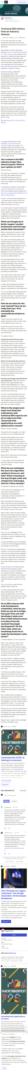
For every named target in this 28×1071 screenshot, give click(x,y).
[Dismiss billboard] (26, 1034)
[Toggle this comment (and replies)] (2, 810)
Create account (21, 2)
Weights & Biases (14, 68)
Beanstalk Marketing (7, 66)
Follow (14, 935)
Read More (5, 784)
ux (16, 37)
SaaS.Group (8, 18)
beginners (22, 37)
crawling (16, 204)
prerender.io (16, 21)
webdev (11, 37)
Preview (14, 801)
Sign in (10, 858)
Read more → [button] (6, 921)
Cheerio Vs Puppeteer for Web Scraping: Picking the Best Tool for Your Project (12, 958)
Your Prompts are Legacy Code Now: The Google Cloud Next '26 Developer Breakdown (13, 895)
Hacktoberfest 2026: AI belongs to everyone (12, 758)
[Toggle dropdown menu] (26, 726)
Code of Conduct (9, 861)
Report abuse (19, 861)
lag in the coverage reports (9, 193)
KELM (20, 517)
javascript (4, 37)
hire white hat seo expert (14, 819)
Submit (6, 801)
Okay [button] (4, 1068)
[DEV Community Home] (6, 2)
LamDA (3, 505)
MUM (12, 501)
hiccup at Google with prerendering (12, 189)
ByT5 (5, 549)
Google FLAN (10, 567)
